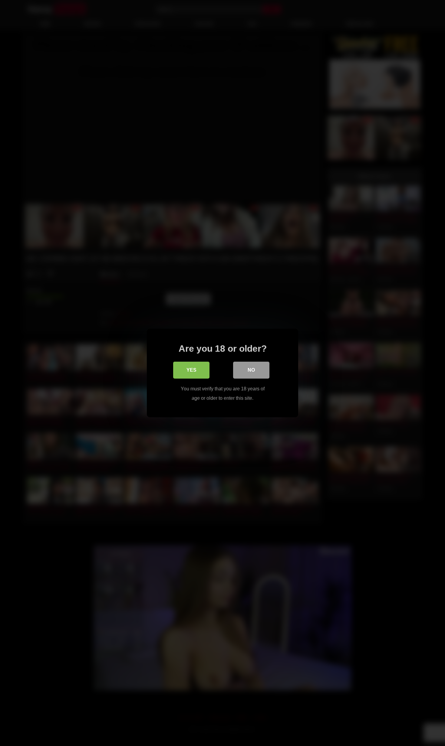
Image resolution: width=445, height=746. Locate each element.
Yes (191, 370)
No (251, 370)
